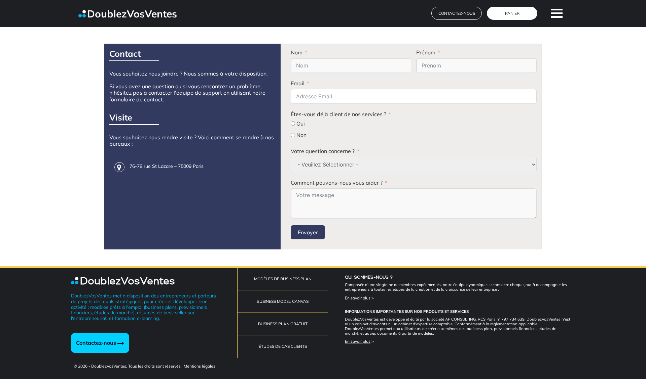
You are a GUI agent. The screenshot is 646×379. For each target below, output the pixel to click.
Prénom (425, 52)
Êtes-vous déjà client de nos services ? (338, 114)
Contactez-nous (96, 342)
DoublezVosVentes (132, 14)
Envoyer (308, 232)
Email (297, 83)
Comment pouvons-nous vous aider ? (337, 182)
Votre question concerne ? (323, 151)
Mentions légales (199, 366)
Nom (296, 52)
